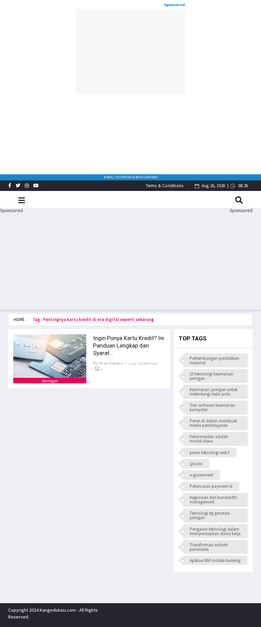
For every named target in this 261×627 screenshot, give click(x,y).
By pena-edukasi (108, 363)
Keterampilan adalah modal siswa (209, 439)
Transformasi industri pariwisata (209, 547)
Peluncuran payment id (211, 486)
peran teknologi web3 (209, 452)
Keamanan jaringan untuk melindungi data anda (214, 392)
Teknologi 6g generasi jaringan (210, 515)
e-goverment (201, 475)
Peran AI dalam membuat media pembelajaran (213, 423)
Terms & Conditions (165, 186)
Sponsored (174, 4)
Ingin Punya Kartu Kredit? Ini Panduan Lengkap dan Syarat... (128, 345)
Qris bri (196, 464)
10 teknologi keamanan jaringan (211, 376)
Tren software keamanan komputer (212, 407)
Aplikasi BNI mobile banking (215, 560)
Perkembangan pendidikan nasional (214, 360)
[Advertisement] (130, 51)
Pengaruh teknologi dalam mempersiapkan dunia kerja (215, 531)
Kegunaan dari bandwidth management (213, 500)
